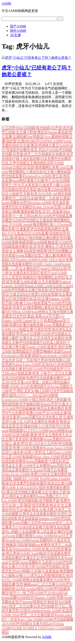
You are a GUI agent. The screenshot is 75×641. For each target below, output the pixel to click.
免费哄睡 (36, 439)
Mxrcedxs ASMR (39, 202)
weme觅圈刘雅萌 (20, 536)
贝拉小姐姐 (10, 193)
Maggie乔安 (49, 404)
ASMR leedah (22, 224)
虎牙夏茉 (13, 417)
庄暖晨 (7, 448)
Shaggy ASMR (45, 597)
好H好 (27, 369)
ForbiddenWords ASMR (45, 610)
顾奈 (42, 553)
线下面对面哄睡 (28, 158)
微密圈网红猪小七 (46, 224)
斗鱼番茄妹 (50, 571)
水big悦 (57, 593)
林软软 (53, 602)
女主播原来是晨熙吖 (25, 273)
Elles (19, 128)
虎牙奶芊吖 (54, 426)
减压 (27, 509)
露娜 (16, 211)
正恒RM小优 (51, 364)
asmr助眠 (40, 242)
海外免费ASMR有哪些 (54, 189)
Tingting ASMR (26, 259)
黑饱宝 (65, 421)
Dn (61, 602)
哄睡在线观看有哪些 (38, 580)
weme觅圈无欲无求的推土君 (41, 417)
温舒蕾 (11, 141)
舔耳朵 (7, 549)
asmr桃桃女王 (42, 311)
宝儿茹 (47, 452)
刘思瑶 (59, 549)
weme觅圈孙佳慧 (14, 202)
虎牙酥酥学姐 (49, 500)
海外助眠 (43, 128)
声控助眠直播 (12, 176)
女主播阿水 (39, 421)
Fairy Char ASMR (30, 619)
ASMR (6, 3)
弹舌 (5, 294)
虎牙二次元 (32, 154)
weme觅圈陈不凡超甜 (36, 562)
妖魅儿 (47, 549)
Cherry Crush (55, 628)
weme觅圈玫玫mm (57, 439)
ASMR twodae (26, 588)
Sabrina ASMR (49, 518)
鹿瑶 (27, 505)
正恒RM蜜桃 (48, 395)
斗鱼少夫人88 (20, 421)
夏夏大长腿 (35, 180)
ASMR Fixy (10, 329)
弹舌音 (57, 176)
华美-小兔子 (41, 373)
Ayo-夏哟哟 (53, 136)
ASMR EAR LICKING (22, 487)
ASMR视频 (10, 242)
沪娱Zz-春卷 (11, 443)
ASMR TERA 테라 (51, 259)
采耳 (33, 246)
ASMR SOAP (19, 386)
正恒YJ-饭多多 (12, 452)
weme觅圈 (9, 597)
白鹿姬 (65, 198)
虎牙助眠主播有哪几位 (31, 492)
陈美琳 (26, 355)
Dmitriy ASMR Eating (17, 320)
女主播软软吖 (30, 268)
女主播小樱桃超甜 (57, 171)
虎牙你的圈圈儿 (60, 251)
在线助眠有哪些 (13, 461)
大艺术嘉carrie (20, 382)
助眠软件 (30, 277)
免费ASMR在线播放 (28, 448)
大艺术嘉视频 (48, 281)
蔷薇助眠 (27, 211)
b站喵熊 (30, 251)
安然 (19, 584)
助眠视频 (26, 242)
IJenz (57, 536)
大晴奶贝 (19, 167)
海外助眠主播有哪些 (44, 237)
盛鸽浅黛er (61, 382)
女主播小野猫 (26, 132)
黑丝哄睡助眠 (28, 500)
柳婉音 (11, 544)
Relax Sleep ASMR (47, 457)
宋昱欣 (17, 277)
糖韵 (61, 531)
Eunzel (66, 351)
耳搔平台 (19, 307)
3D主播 (15, 35)
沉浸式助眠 (20, 435)
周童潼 (66, 457)
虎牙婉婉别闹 (30, 404)
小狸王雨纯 (37, 399)
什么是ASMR (11, 457)
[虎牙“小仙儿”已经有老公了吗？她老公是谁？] (36, 57)
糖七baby (26, 303)
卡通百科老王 (59, 461)
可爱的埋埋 (42, 329)
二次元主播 (46, 584)
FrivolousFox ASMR (37, 176)
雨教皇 (38, 136)
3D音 (23, 610)
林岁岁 (55, 505)
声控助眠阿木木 (52, 558)
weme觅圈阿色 (41, 540)
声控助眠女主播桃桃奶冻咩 (33, 163)
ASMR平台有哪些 (36, 465)
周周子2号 (9, 185)
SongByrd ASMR (18, 540)
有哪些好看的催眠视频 (26, 325)
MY (9, 311)
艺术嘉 (25, 193)
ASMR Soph (29, 553)
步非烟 (25, 145)
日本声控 (19, 316)
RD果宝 (7, 492)
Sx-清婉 (12, 531)
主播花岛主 (31, 558)
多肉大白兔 (56, 483)
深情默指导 (57, 233)
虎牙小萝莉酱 (57, 399)
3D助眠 (29, 128)
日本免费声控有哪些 (56, 158)
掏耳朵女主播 (12, 465)
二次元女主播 (61, 373)
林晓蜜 (42, 251)
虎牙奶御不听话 (24, 298)
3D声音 (56, 128)
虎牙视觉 (29, 189)
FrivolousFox (11, 355)
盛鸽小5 (15, 395)
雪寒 (60, 597)
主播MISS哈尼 (28, 141)
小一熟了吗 (21, 215)
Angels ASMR (36, 347)
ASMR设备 (29, 281)
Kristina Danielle (59, 478)
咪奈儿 (37, 509)
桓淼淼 (28, 457)
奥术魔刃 (50, 509)
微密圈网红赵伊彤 (51, 277)
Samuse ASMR (60, 298)
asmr (44, 268)
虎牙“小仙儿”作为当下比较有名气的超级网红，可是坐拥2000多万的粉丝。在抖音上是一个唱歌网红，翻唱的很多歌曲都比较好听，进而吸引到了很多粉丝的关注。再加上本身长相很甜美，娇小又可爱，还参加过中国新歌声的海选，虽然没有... (37, 99)
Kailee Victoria (43, 207)
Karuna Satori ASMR (58, 448)
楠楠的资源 (52, 351)
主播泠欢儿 (28, 338)
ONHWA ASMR (51, 141)
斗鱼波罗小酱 (49, 185)
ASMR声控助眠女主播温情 (32, 220)
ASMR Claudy (63, 286)
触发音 (53, 242)
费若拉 (43, 132)
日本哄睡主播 (12, 369)
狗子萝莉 (41, 360)
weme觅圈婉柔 (37, 461)
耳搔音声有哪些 (18, 150)
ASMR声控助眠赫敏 (21, 408)
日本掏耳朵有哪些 (51, 338)
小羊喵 (36, 571)
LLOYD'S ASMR (36, 430)
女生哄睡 (63, 180)
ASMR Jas (49, 193)
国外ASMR (18, 30)
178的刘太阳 (57, 268)
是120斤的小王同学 (43, 443)
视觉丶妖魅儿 (42, 382)
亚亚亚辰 (8, 426)
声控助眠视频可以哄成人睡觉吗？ (45, 342)
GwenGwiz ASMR (15, 399)
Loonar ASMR (43, 536)
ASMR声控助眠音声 (48, 369)
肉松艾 (40, 211)
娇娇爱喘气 (42, 303)
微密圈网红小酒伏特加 (25, 171)
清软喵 (23, 544)
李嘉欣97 (21, 237)
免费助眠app (53, 320)
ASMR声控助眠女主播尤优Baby (29, 624)
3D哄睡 (35, 333)
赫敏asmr (30, 584)
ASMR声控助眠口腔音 (52, 566)
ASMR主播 (58, 413)
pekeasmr (48, 522)
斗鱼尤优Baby (20, 294)
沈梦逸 (18, 154)
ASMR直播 (40, 233)
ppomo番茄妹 (58, 132)
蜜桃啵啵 (15, 430)
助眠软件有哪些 (53, 154)
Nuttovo (65, 281)
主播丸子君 (57, 492)
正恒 (19, 426)
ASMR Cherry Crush (47, 264)
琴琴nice (22, 333)
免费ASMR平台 (37, 413)
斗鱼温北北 (22, 233)
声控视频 (65, 443)
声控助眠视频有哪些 (46, 229)
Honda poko (63, 615)
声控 (24, 443)
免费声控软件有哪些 (17, 207)
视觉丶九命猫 (49, 198)
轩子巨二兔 (63, 606)
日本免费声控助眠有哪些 (28, 483)
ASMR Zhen (10, 615)
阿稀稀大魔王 (49, 145)
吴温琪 (67, 610)
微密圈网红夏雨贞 (41, 307)
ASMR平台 (42, 593)
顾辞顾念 (58, 575)
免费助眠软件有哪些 (27, 351)
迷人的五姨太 (47, 531)
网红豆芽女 (26, 391)
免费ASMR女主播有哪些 (49, 474)
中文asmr (36, 470)
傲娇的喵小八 (34, 426)
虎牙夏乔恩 (10, 610)
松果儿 (36, 193)
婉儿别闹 (42, 391)
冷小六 (38, 320)
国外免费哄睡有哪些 (55, 487)
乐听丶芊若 (24, 360)
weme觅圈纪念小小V (53, 496)
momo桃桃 (56, 430)
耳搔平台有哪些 (55, 470)
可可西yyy (56, 316)
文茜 (57, 207)
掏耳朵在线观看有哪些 (39, 514)
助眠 (26, 571)
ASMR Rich (38, 478)
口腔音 (14, 562)
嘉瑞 (5, 483)
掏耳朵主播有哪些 (23, 496)
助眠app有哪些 (39, 544)
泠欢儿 (7, 163)
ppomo (27, 602)
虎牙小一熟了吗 (21, 593)
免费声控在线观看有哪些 (44, 377)
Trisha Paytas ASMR (16, 474)
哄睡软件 (40, 602)
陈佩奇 (62, 255)
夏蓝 (34, 145)
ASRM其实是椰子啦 (34, 527)
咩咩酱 (65, 237)
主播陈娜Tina (22, 136)
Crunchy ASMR (13, 286)
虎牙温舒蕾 (60, 202)
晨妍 (31, 167)
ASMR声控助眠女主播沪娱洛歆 (25, 290)
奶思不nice (48, 273)
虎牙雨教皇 (40, 505)
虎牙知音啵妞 (28, 518)
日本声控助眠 (44, 606)
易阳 (35, 355)
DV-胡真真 (54, 211)
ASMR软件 (26, 597)
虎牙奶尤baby (12, 571)
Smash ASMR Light (38, 286)
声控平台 (16, 509)
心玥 (66, 360)
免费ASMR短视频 (44, 294)
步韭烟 (33, 198)
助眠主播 (26, 329)
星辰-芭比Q (39, 150)
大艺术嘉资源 (28, 185)
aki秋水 (36, 215)
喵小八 (24, 575)
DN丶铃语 (9, 619)
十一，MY (30, 395)
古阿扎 (63, 514)
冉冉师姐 (8, 255)
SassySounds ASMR (54, 355)
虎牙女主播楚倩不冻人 (55, 435)
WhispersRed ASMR (27, 549)
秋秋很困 (55, 360)
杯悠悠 (67, 364)
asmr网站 (19, 180)
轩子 (13, 391)
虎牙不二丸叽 (61, 544)
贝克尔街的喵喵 (13, 377)
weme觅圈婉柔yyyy (58, 325)
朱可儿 (50, 180)
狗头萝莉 (13, 553)
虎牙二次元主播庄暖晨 (37, 615)
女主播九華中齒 (13, 347)
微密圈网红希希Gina (50, 167)
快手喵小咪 (10, 303)
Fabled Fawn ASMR (27, 364)
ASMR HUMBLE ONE (28, 628)
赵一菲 (18, 505)
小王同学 (8, 128)
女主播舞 (16, 251)
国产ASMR (18, 26)
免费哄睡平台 (40, 386)
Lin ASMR (9, 500)
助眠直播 (24, 373)
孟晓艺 (52, 347)
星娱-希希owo (38, 316)
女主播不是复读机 (15, 439)
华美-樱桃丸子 (48, 246)
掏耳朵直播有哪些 (50, 408)
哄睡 (5, 386)
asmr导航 (57, 465)
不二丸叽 (19, 198)
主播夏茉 (23, 229)
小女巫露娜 (27, 531)
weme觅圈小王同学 (27, 522)
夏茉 (33, 435)
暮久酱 (51, 255)
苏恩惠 (7, 364)
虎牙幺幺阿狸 (41, 575)
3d (65, 593)
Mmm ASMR (22, 311)
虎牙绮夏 (13, 281)
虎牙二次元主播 (21, 606)
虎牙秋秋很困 (59, 290)
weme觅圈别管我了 (30, 255)
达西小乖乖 (33, 452)
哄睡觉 (54, 421)
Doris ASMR (62, 452)
